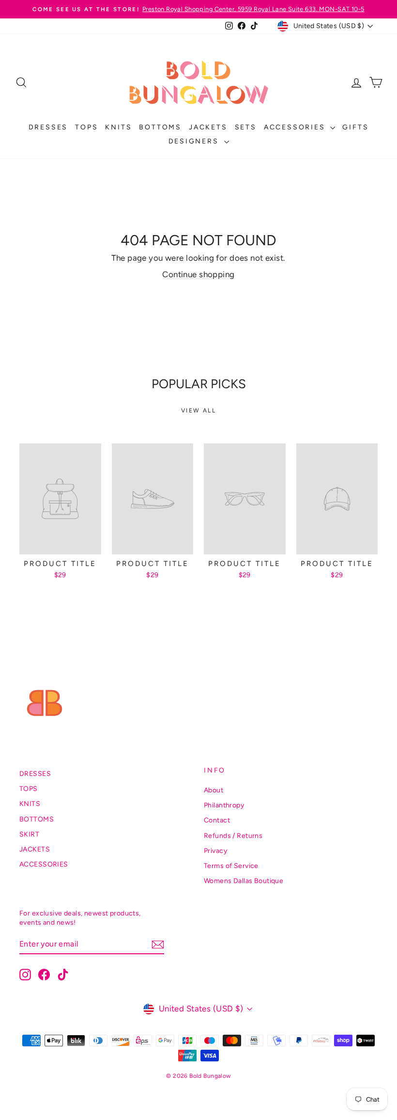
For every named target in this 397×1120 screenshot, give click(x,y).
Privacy (215, 851)
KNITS (118, 127)
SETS (246, 127)
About (213, 790)
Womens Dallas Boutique (243, 881)
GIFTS (355, 127)
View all (198, 410)
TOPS (86, 127)
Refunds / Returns (233, 836)
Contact (217, 820)
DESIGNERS (195, 141)
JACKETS (208, 127)
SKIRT (29, 834)
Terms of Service (231, 866)
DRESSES (48, 127)
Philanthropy (224, 805)
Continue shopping (198, 274)
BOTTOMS (160, 127)
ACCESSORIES (296, 127)
